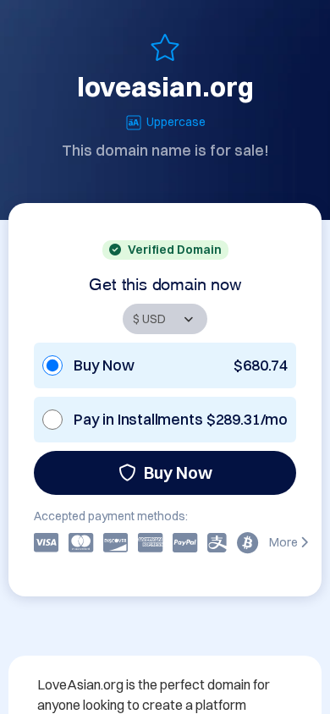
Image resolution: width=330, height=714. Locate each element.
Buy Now (178, 472)
